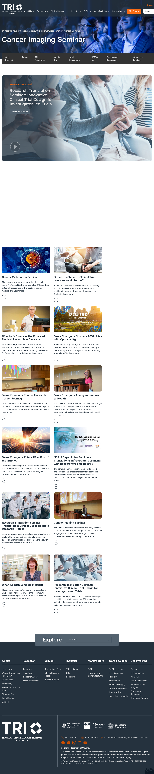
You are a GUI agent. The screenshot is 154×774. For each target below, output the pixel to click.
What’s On (135, 676)
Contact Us (92, 763)
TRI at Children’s (52, 679)
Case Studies (8, 698)
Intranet (149, 5)
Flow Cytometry (116, 673)
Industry (75, 11)
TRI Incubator (72, 669)
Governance (7, 679)
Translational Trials (53, 669)
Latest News (7, 669)
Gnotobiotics (115, 692)
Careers (5, 702)
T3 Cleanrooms (116, 669)
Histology (113, 676)
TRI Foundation (137, 673)
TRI (3, 31)
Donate (136, 11)
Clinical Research (58, 11)
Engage (134, 669)
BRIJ (68, 673)
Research (41, 11)
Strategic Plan (8, 694)
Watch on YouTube (20, 111)
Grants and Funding (139, 698)
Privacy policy (66, 763)
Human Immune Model (118, 696)
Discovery (27, 669)
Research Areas (30, 676)
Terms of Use (79, 763)
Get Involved (117, 11)
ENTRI (86, 11)
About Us (28, 11)
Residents (70, 676)
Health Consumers (139, 680)
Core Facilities (100, 11)
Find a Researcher (31, 680)
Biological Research (118, 688)
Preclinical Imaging (117, 684)
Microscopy (114, 680)
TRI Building (7, 683)
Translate (27, 673)
